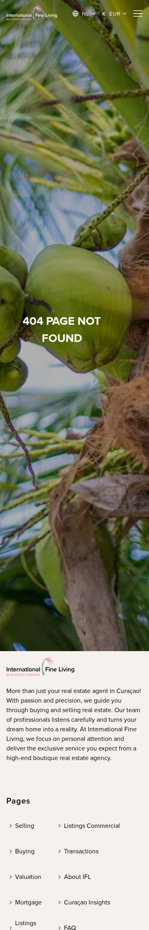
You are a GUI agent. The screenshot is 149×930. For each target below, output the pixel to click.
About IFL (77, 876)
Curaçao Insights (87, 902)
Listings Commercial (92, 825)
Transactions (81, 851)
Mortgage (28, 902)
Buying (25, 851)
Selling (24, 825)
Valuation (28, 876)
